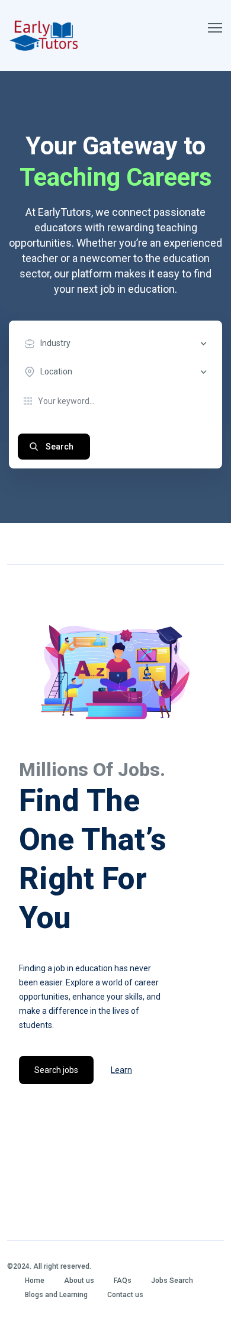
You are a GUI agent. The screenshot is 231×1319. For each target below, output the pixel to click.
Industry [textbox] (55, 343)
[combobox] (118, 343)
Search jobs (56, 1070)
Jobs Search (172, 1280)
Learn (121, 1070)
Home (34, 1280)
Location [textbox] (56, 371)
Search (59, 446)
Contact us (125, 1295)
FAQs (122, 1280)
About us (79, 1280)
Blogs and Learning (56, 1295)
